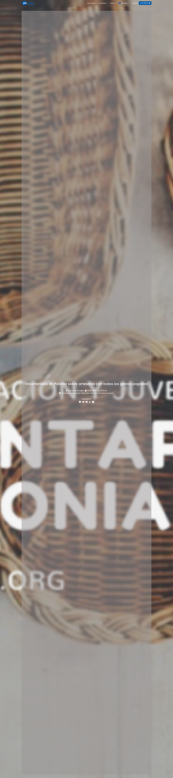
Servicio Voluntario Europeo (102, 393)
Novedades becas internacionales (75, 393)
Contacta (134, 3)
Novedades (102, 3)
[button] (79, 401)
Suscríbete (144, 3)
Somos (112, 3)
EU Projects (124, 3)
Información (91, 3)
